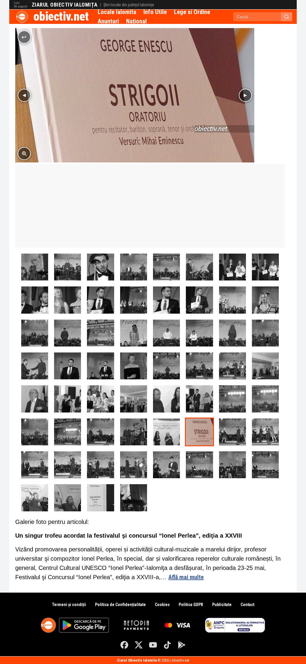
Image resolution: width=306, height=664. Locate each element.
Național (136, 21)
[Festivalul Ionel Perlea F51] (67, 333)
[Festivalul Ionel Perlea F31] (265, 267)
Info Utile (155, 12)
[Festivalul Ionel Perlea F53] (34, 267)
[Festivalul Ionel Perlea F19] (67, 464)
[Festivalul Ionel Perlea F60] (232, 398)
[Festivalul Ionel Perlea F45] (265, 333)
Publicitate (222, 604)
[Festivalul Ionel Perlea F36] (100, 267)
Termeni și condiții (69, 604)
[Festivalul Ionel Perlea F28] (100, 299)
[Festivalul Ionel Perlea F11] (67, 497)
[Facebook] (124, 645)
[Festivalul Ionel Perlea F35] (133, 267)
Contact (247, 604)
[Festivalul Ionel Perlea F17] (133, 464)
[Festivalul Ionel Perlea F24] (199, 365)
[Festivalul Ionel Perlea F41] (133, 365)
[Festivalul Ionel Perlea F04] (100, 398)
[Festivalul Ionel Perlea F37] (67, 267)
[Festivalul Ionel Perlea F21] (265, 431)
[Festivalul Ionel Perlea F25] (199, 299)
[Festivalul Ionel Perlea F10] (100, 497)
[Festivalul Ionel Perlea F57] (67, 431)
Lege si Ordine (192, 12)
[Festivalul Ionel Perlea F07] (265, 365)
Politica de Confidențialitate (120, 604)
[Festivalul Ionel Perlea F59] (265, 398)
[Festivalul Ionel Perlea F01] (199, 398)
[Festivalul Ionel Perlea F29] (67, 299)
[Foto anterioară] (24, 95)
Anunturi (108, 21)
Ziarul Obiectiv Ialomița (65, 4)
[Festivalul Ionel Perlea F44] (34, 365)
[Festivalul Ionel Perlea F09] (199, 431)
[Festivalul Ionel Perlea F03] (133, 398)
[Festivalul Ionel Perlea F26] (166, 299)
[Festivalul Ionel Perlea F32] (232, 267)
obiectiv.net (61, 17)
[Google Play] (182, 645)
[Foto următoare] (245, 95)
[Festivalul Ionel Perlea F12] (34, 497)
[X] (139, 645)
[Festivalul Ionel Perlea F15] (199, 464)
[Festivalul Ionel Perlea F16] (166, 464)
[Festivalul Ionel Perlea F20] (34, 464)
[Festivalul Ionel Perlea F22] (232, 431)
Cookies (162, 604)
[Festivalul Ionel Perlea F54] (133, 497)
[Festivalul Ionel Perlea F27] (133, 299)
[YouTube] (153, 645)
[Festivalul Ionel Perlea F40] (166, 365)
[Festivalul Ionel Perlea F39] (265, 299)
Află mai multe (186, 577)
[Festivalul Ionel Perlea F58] (34, 431)
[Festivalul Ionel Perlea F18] (100, 464)
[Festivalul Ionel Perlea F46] (232, 333)
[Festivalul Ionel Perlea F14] (232, 464)
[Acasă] (22, 16)
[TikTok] (167, 645)
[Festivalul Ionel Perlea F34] (166, 267)
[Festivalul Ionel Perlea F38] (232, 299)
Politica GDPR (191, 604)
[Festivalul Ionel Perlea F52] (34, 333)
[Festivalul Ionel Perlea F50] (100, 333)
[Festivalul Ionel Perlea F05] (67, 398)
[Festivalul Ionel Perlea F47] (199, 333)
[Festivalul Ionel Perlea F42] (100, 365)
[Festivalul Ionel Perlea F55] (133, 431)
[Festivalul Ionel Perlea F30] (34, 299)
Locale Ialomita (117, 12)
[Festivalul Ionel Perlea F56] (100, 431)
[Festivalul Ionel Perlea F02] (166, 398)
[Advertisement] (150, 206)
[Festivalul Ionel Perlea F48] (166, 333)
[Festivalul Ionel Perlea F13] (265, 464)
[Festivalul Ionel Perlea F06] (34, 398)
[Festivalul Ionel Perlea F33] (199, 267)
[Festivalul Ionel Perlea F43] (67, 365)
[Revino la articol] (24, 37)
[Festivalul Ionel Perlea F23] (232, 365)
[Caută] (286, 16)
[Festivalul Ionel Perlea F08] (166, 431)
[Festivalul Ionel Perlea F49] (133, 333)
